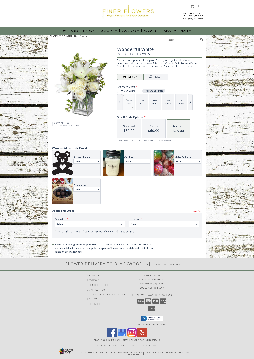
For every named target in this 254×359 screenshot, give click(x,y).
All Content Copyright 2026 (98, 352)
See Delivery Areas (170, 264)
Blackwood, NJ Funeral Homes (111, 340)
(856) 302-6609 (195, 18)
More (184, 30)
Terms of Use (136, 354)
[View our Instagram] (132, 336)
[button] (195, 6)
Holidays (150, 30)
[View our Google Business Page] (122, 336)
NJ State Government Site (142, 345)
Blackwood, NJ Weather (111, 345)
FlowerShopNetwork (129, 352)
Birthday (89, 30)
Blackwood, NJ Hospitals (145, 340)
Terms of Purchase (178, 352)
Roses (74, 30)
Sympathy (107, 30)
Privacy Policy (154, 352)
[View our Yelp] (142, 336)
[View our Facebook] (112, 336)
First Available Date (153, 90)
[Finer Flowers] (128, 12)
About (168, 30)
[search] (201, 39)
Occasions (129, 30)
